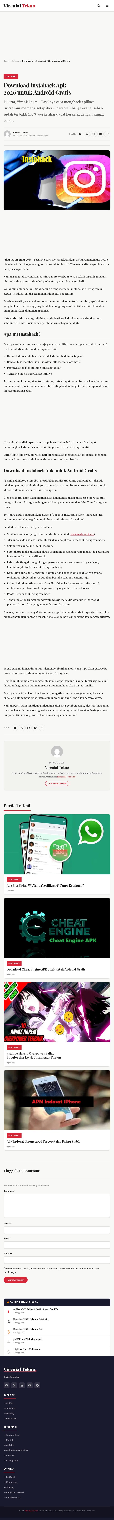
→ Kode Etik (10, 1455)
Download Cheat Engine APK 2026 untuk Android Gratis (46, 969)
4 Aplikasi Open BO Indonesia (27, 1349)
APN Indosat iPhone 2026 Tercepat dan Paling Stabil (43, 1141)
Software (11, 76)
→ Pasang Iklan (11, 1460)
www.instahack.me (82, 534)
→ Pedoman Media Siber (16, 1450)
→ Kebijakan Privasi (14, 1492)
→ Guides (8, 1403)
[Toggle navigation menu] (107, 5)
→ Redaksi (9, 1445)
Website (8, 1253)
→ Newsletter (10, 1482)
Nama (7, 1223)
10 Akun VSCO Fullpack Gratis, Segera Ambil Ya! (35, 1309)
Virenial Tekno (57, 767)
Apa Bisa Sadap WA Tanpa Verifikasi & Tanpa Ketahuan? (45, 885)
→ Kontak (8, 1440)
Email (7, 1238)
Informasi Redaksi (66, 776)
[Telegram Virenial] (37, 1385)
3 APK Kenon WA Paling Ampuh (27, 1339)
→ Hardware (10, 1418)
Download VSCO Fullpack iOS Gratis (30, 1319)
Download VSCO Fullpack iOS (27, 1329)
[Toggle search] (99, 5)
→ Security (9, 1413)
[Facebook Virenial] (7, 1385)
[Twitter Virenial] (14, 1385)
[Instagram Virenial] (22, 1385)
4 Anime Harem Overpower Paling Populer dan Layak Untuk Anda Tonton (34, 1055)
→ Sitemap (9, 1487)
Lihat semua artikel (57, 783)
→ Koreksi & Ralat (12, 1497)
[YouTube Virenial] (30, 1385)
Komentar (9, 1191)
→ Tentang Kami (12, 1434)
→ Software (9, 1408)
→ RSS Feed (9, 1476)
